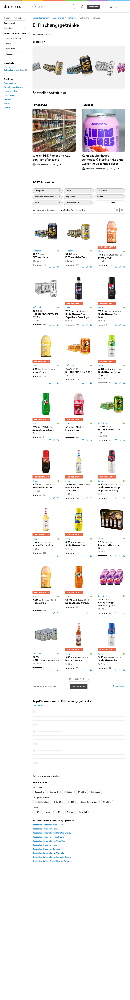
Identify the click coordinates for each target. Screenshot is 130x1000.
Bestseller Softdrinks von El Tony (47, 789)
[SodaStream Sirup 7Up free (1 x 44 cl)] (111, 358)
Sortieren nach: (39, 210)
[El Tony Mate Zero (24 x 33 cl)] (78, 243)
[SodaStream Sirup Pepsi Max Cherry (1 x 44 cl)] (111, 473)
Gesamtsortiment (12, 18)
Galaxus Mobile (11, 91)
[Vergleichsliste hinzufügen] (50, 267)
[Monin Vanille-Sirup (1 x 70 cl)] (45, 531)
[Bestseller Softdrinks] (78, 67)
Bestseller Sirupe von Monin (45, 793)
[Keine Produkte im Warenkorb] (123, 7)
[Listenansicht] (122, 210)
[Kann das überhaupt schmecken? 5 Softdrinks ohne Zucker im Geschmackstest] (103, 136)
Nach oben (120, 686)
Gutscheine (9, 95)
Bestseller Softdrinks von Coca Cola (48, 805)
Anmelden (93, 7)
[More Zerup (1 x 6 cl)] (111, 243)
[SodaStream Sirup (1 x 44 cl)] (45, 473)
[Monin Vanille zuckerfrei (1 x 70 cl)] (78, 473)
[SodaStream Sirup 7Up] (45, 416)
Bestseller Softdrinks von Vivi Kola (48, 817)
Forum (7, 103)
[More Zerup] (45, 358)
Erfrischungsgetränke (14, 33)
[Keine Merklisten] (117, 7)
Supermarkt (9, 23)
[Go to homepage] (13, 7)
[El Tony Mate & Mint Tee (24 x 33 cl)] (111, 416)
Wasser (9, 54)
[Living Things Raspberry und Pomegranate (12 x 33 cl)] (111, 589)
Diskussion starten (114, 703)
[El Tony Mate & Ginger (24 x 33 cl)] (78, 358)
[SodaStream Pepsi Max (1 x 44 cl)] (111, 300)
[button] (58, 251)
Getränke (8, 28)
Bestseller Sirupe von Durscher (46, 813)
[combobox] (51, 210)
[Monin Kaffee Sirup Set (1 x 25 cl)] (111, 531)
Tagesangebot (11, 83)
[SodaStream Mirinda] (78, 589)
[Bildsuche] (72, 6)
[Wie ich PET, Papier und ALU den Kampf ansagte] (54, 134)
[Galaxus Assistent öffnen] (105, 7)
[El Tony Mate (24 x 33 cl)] (45, 243)
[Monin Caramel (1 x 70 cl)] (78, 646)
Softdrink (10, 49)
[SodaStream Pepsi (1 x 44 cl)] (111, 646)
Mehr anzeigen (78, 686)
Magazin (7, 99)
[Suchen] (35, 6)
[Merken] (54, 267)
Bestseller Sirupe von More (44, 809)
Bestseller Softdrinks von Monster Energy (51, 797)
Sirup (8, 43)
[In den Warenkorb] (58, 267)
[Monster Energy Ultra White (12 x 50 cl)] (45, 300)
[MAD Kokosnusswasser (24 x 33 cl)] (45, 646)
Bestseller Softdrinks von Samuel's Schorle (51, 821)
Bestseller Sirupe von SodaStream (48, 801)
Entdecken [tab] (37, 34)
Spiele (7, 107)
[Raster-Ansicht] (117, 210)
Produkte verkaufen (13, 87)
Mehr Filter (110, 203)
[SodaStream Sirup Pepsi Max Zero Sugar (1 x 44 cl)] (78, 300)
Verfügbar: (66, 210)
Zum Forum (37, 706)
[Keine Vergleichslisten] (111, 7)
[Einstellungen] (82, 7)
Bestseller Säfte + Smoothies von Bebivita (52, 825)
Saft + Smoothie (13, 38)
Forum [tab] (49, 34)
